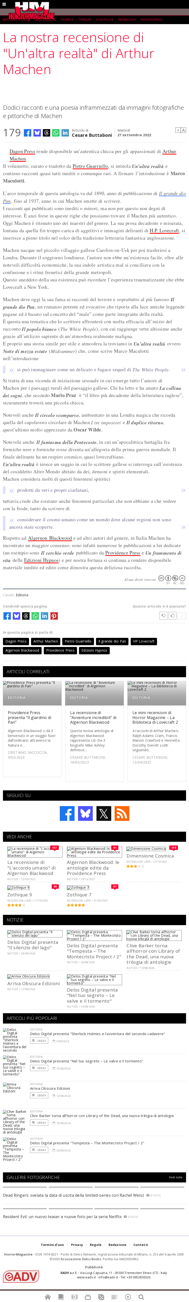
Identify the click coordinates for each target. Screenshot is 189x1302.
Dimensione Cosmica (150, 856)
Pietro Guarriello (90, 166)
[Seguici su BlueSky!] (85, 813)
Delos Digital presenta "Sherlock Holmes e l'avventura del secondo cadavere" (97, 1033)
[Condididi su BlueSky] (37, 133)
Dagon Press (22, 151)
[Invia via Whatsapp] (56, 133)
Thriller (84, 19)
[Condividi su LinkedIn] (65, 133)
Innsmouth (127, 19)
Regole (95, 1244)
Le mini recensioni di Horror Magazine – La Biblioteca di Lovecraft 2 (155, 717)
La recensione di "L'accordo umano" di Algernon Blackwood (31, 867)
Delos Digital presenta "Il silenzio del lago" (32, 944)
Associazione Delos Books (81, 1259)
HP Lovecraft (144, 641)
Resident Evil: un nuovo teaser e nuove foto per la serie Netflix (63, 1216)
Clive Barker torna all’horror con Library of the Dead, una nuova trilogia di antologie (153, 953)
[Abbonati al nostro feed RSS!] (122, 813)
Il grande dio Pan (112, 641)
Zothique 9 (19, 894)
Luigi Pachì (104, 19)
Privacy (77, 1244)
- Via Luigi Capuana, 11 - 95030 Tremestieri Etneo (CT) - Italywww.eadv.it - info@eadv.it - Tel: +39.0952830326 (114, 1275)
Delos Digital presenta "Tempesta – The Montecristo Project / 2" (94, 951)
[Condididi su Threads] (46, 133)
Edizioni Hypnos (41, 560)
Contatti (140, 1244)
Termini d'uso (52, 1244)
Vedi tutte (176, 1177)
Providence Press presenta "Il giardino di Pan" (29, 717)
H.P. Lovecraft (164, 230)
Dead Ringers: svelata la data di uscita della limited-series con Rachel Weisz (73, 1195)
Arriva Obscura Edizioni (33, 983)
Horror (67, 19)
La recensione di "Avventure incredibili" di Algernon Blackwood (93, 717)
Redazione (117, 1244)
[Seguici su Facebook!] (67, 813)
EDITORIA (17, 697)
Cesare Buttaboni (92, 134)
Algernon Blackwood (50, 538)
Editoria (22, 595)
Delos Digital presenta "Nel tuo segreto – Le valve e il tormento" (92, 995)
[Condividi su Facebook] (27, 133)
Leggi (41, 1040)
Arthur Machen (45, 641)
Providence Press (123, 552)
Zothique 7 (79, 894)
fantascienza (151, 19)
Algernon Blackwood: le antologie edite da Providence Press (93, 867)
